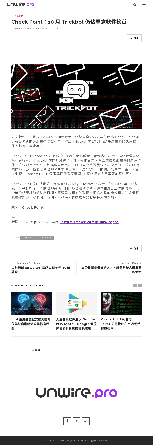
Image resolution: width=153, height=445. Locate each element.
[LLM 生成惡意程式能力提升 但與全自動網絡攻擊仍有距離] (31, 304)
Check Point (33, 207)
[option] (31, 311)
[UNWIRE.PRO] (20, 3)
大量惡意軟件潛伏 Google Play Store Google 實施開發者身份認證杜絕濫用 (76, 324)
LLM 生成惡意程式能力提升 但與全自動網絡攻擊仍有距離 (32, 324)
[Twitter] (76, 421)
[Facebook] (67, 421)
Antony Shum (33, 28)
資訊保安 (19, 16)
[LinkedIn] (86, 421)
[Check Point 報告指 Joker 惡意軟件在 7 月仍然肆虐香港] (121, 304)
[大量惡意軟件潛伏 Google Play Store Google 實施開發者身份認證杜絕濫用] (76, 304)
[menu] (144, 4)
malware (28, 238)
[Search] (135, 4)
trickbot (45, 238)
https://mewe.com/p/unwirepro (89, 221)
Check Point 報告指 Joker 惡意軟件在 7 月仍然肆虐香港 (120, 324)
